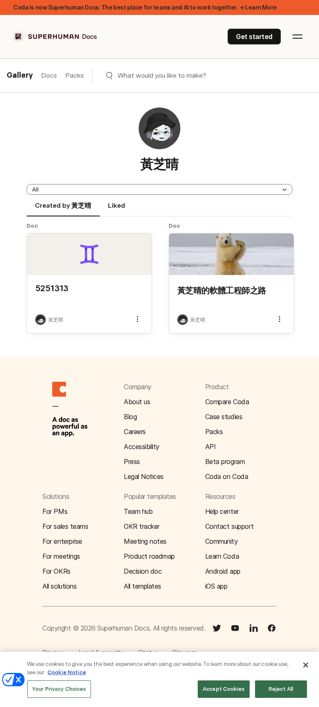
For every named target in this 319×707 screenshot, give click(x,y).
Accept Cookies (224, 689)
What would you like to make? (162, 75)
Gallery (20, 75)
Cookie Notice (66, 672)
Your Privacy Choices (59, 689)
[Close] (306, 665)
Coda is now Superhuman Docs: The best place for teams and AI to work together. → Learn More (145, 7)
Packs (74, 75)
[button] (159, 189)
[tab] (63, 208)
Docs (49, 75)
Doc (32, 225)
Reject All (281, 689)
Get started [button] (254, 36)
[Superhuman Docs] (55, 37)
